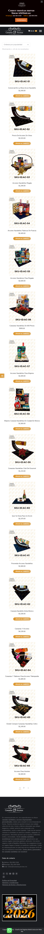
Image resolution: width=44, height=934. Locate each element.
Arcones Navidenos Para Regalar (22, 278)
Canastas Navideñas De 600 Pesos (22, 326)
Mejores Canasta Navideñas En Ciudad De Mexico (22, 421)
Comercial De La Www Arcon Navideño (22, 88)
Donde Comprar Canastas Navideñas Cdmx (22, 724)
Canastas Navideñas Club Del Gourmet (22, 468)
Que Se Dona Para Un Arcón (22, 516)
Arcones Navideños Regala (22, 183)
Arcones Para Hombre (22, 771)
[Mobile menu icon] (40, 31)
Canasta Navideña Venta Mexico (22, 611)
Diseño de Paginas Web (23, 929)
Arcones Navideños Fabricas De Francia (22, 230)
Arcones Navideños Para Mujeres (22, 373)
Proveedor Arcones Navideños (22, 563)
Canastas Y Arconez (22, 629)
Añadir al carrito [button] (22, 96)
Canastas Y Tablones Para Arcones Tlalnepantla (22, 676)
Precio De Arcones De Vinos (22, 135)
